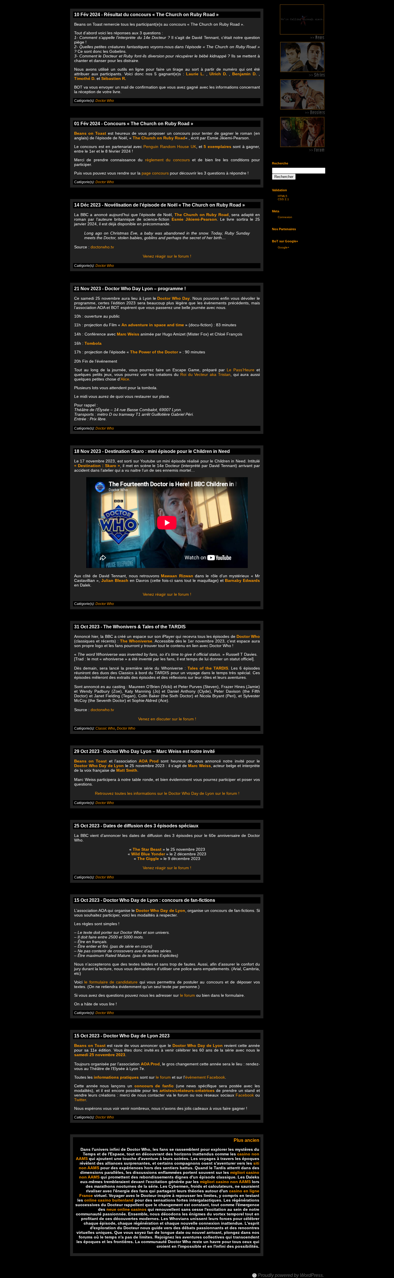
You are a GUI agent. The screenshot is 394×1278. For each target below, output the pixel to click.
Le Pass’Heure (240, 370)
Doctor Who (104, 101)
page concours (155, 173)
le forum (187, 995)
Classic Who (105, 728)
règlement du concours (167, 160)
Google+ (283, 247)
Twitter (80, 1099)
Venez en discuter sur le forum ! (167, 719)
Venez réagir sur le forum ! (167, 256)
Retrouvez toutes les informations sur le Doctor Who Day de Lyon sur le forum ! (167, 793)
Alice (125, 379)
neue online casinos (126, 1209)
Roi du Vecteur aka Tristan (205, 374)
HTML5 (282, 196)
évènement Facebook (205, 1077)
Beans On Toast (269, 1270)
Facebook (245, 1095)
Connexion (285, 217)
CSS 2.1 (283, 199)
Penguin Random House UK (169, 146)
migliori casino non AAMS (225, 1181)
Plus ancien (246, 1140)
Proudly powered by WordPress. (291, 1275)
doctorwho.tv (102, 247)
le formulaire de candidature (111, 982)
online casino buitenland (109, 1200)
